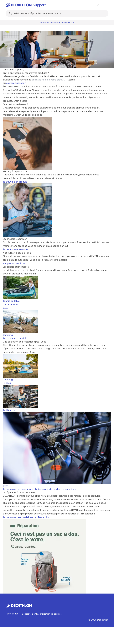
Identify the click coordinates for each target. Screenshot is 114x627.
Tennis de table (11, 301)
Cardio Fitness (11, 304)
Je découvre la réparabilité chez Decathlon (26, 517)
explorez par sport (16, 83)
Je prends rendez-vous (15, 249)
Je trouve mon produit (15, 181)
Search (71, 79)
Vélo (5, 308)
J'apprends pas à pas (14, 263)
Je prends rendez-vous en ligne (58, 489)
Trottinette (9, 410)
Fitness (7, 383)
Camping (8, 335)
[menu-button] (105, 5)
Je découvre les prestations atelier (22, 489)
